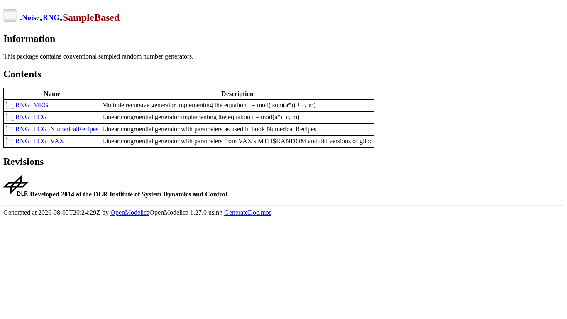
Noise (30, 18)
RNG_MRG (32, 104)
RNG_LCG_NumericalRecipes (56, 129)
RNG (51, 18)
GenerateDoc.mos (247, 212)
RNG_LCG (31, 116)
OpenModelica (129, 212)
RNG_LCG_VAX (39, 141)
